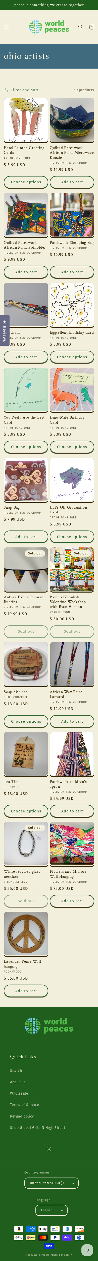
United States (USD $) (47, 1183)
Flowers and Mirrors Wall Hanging (68, 874)
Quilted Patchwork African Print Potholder (25, 245)
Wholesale (19, 1093)
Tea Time (12, 781)
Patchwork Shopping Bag (72, 242)
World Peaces (41, 1255)
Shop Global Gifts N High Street (37, 1128)
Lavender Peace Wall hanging (22, 964)
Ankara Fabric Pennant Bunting (24, 599)
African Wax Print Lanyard (66, 694)
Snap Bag (12, 507)
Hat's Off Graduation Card (68, 510)
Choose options (26, 182)
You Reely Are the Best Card (24, 420)
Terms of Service (24, 1105)
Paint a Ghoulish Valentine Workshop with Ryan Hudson (68, 602)
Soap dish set (15, 692)
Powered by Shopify (62, 1255)
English (47, 1210)
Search (16, 1071)
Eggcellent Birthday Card (72, 332)
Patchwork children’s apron (68, 784)
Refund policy (22, 1116)
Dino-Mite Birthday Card (67, 420)
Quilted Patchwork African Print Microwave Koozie (72, 152)
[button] (6, 27)
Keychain (12, 332)
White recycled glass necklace (22, 874)
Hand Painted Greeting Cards (24, 150)
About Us (18, 1082)
